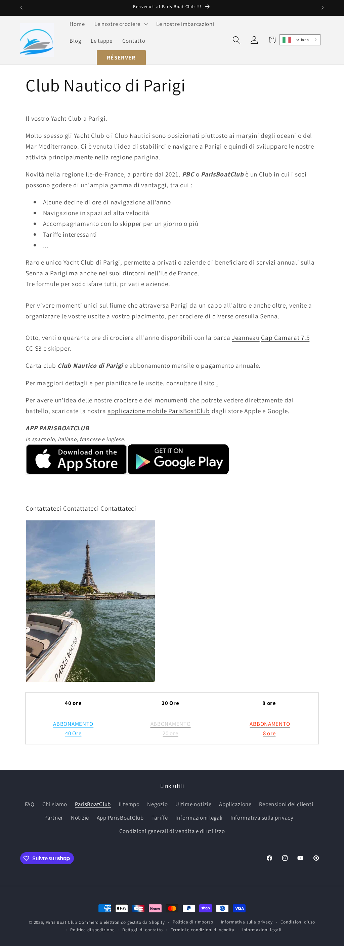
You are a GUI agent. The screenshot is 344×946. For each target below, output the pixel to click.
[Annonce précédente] (21, 7)
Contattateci (43, 508)
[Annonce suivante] (322, 7)
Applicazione (235, 804)
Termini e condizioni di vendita (202, 930)
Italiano (302, 39)
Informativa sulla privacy (262, 817)
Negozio (157, 804)
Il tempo (129, 804)
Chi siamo (54, 804)
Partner (53, 817)
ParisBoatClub (93, 804)
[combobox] (300, 39)
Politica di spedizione (92, 930)
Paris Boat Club (62, 922)
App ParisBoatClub (120, 817)
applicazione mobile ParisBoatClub (159, 410)
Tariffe (160, 817)
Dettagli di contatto (142, 930)
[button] (121, 24)
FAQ (30, 804)
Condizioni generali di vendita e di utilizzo (172, 831)
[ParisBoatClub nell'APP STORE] (76, 473)
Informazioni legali (199, 817)
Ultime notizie (193, 804)
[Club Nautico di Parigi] (90, 681)
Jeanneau (246, 337)
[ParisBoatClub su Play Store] (178, 473)
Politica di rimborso (193, 922)
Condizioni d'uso (298, 922)
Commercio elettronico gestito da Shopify (122, 922)
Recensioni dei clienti (286, 804)
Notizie (80, 817)
